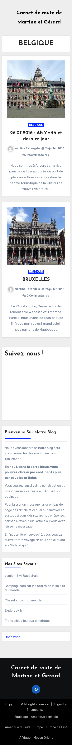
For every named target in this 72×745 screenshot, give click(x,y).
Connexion (12, 637)
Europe (38, 727)
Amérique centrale (44, 717)
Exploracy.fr (13, 610)
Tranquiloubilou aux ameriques (27, 621)
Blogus (58, 704)
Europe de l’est (56, 727)
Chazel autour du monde (23, 600)
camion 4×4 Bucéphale (22, 576)
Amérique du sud (17, 727)
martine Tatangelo (27, 148)
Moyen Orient (43, 737)
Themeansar (36, 710)
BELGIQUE (36, 125)
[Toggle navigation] (5, 16)
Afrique (25, 737)
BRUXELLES (36, 279)
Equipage (21, 717)
